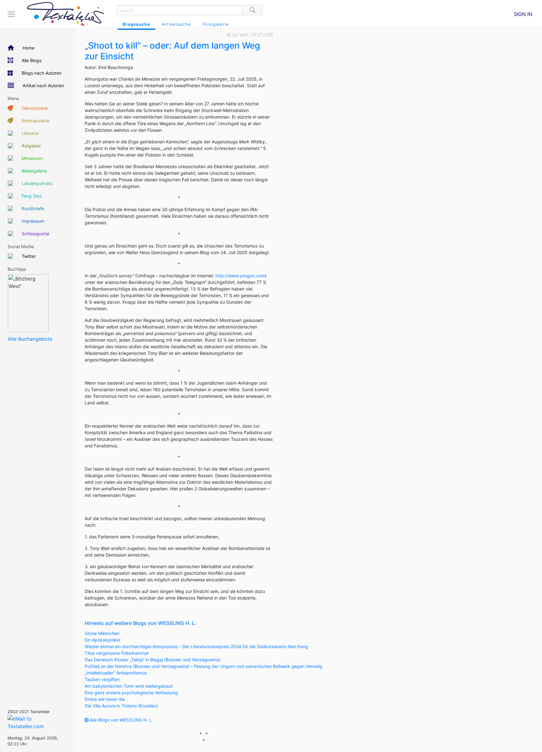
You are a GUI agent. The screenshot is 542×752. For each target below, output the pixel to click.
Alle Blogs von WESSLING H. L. (120, 720)
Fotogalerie (216, 24)
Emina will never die (105, 699)
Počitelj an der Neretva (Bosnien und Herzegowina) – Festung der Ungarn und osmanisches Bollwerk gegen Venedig (203, 666)
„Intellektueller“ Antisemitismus (116, 672)
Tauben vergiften (102, 679)
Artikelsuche (176, 24)
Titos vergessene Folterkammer (117, 653)
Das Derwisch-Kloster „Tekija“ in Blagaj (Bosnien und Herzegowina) (153, 659)
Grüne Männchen (102, 633)
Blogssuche (136, 24)
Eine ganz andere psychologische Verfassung (131, 692)
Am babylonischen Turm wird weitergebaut (129, 686)
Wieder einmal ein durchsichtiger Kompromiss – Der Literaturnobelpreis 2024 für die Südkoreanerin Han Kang (196, 646)
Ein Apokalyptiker (102, 640)
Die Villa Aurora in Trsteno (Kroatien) (121, 705)
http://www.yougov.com (240, 275)
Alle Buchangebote (30, 339)
